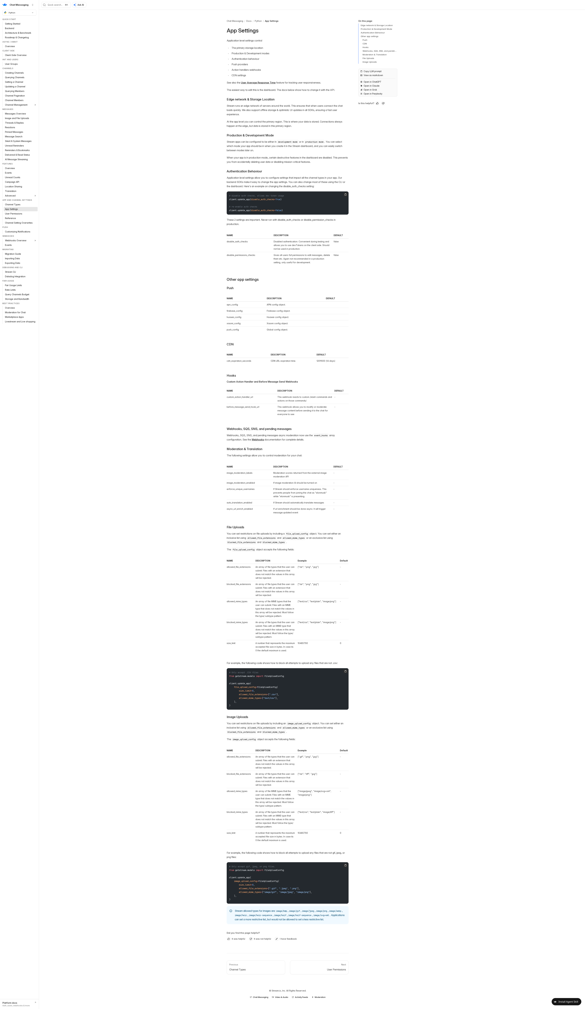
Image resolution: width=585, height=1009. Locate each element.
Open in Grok (370, 89)
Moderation (320, 997)
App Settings (271, 21)
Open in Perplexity (373, 93)
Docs (249, 21)
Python (12, 12)
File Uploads (235, 527)
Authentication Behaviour (244, 171)
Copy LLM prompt (372, 71)
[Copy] (345, 194)
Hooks (231, 375)
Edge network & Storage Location (251, 99)
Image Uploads (237, 717)
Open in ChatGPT (372, 81)
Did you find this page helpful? (243, 933)
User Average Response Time (258, 82)
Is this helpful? (366, 103)
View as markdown (373, 75)
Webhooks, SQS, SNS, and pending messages (259, 429)
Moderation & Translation (244, 449)
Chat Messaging (235, 21)
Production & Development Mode (250, 135)
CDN (230, 344)
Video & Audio (281, 997)
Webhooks (258, 439)
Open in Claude (371, 85)
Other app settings (243, 279)
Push (230, 288)
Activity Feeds (301, 997)
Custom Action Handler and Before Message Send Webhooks (262, 381)
